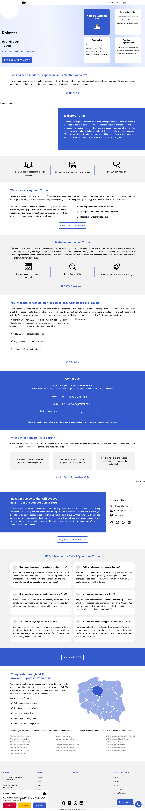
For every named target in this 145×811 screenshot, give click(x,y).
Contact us (72, 92)
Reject (10, 805)
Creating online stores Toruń (26, 708)
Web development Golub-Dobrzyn (118, 739)
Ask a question (72, 657)
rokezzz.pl (118, 515)
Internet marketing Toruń (24, 713)
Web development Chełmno (65, 739)
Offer (39, 781)
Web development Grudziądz (20, 742)
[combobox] (113, 2)
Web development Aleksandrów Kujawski (120, 736)
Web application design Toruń (26, 723)
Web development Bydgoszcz (20, 736)
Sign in (115, 777)
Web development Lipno (114, 742)
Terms (115, 785)
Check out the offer (72, 225)
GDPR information (119, 793)
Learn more (72, 361)
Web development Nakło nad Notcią (68, 745)
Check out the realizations (72, 476)
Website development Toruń (26, 703)
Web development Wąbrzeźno (66, 750)
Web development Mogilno (19, 745)
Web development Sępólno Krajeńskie (69, 748)
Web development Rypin (18, 748)
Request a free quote (17, 60)
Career (39, 789)
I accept (39, 805)
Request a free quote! (72, 539)
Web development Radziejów (116, 745)
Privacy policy (118, 789)
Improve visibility (72, 285)
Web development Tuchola (19, 750)
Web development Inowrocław (66, 742)
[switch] (124, 2)
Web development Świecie (115, 748)
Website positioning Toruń (25, 718)
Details (25, 805)
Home (39, 777)
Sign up (116, 781)
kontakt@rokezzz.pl (122, 510)
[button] (135, 2)
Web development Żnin (18, 753)
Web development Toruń (64, 736)
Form (80, 412)
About (39, 785)
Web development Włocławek (116, 750)
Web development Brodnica (19, 739)
